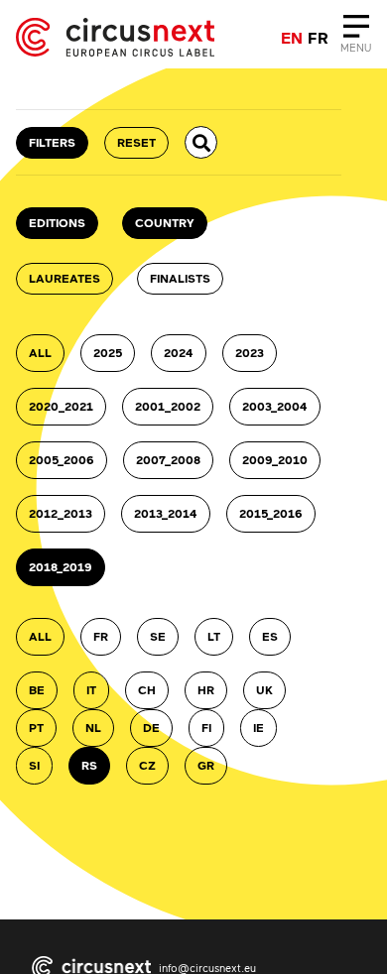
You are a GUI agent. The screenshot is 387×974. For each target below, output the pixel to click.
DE (151, 727)
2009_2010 (275, 459)
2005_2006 (61, 459)
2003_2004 (275, 406)
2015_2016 (271, 513)
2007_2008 (168, 459)
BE (37, 689)
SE (158, 636)
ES (270, 636)
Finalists (180, 278)
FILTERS (52, 142)
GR (205, 765)
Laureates (64, 278)
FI (206, 727)
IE (258, 727)
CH (147, 689)
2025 (107, 352)
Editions (57, 222)
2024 (179, 352)
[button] (201, 142)
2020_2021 (61, 406)
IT (91, 689)
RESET (136, 142)
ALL (40, 352)
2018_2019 (60, 566)
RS (89, 765)
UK (264, 689)
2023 (249, 352)
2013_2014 (165, 513)
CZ (147, 765)
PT (36, 727)
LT (213, 636)
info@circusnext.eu (207, 967)
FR (100, 636)
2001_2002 (167, 406)
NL (93, 727)
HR (205, 689)
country (164, 222)
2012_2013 (60, 513)
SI (34, 765)
